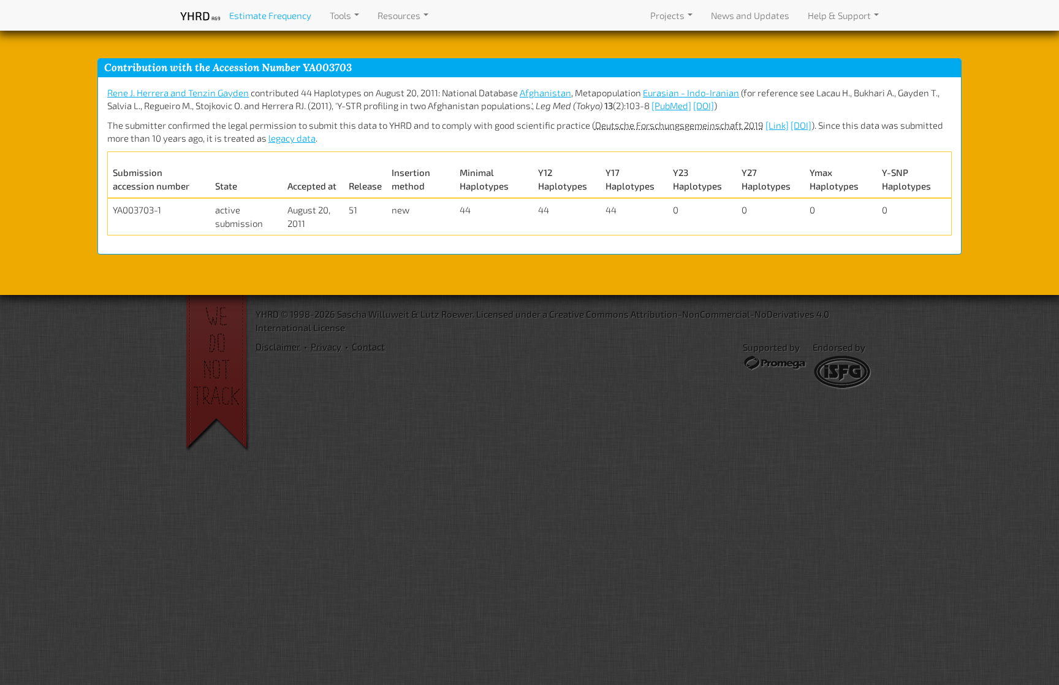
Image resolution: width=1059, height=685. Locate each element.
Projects (668, 15)
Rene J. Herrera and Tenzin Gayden (178, 92)
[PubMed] (671, 105)
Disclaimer (278, 346)
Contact (368, 346)
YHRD (200, 16)
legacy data (292, 138)
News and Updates (750, 15)
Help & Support (840, 15)
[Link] (777, 125)
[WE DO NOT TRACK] (221, 373)
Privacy (326, 346)
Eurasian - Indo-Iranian (691, 92)
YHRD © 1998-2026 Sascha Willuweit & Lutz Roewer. (365, 314)
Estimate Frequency (270, 15)
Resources (400, 15)
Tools (341, 15)
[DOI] (703, 105)
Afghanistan (545, 92)
